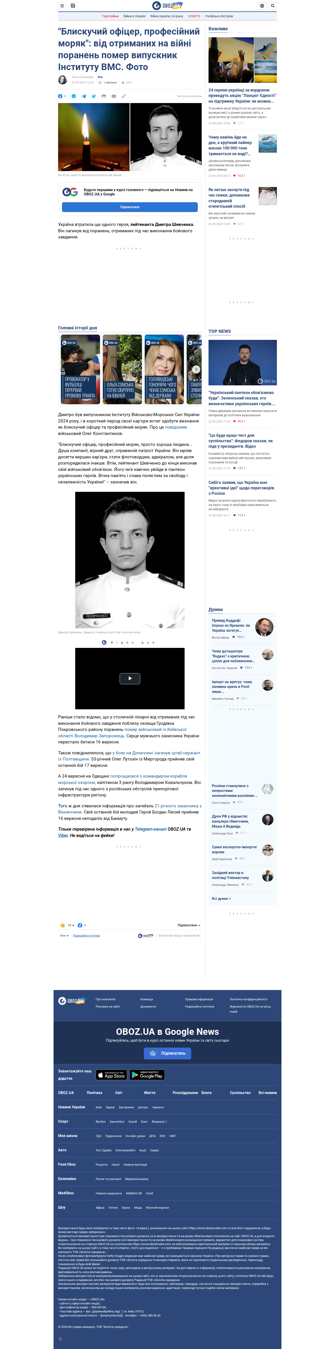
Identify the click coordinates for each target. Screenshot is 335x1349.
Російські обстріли (219, 16)
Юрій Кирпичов (222, 859)
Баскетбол (117, 1121)
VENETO (194, 16)
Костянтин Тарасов (224, 668)
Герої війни (110, 16)
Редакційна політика (86, 935)
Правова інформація (199, 999)
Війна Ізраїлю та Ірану (166, 16)
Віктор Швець (220, 637)
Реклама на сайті (108, 1006)
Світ (118, 1093)
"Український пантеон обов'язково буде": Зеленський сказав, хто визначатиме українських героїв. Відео (241, 398)
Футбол (101, 1121)
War (100, 77)
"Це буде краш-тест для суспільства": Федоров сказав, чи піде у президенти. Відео (241, 441)
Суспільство (240, 1093)
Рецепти (102, 1164)
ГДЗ (98, 1136)
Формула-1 (159, 1121)
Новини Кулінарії (135, 1164)
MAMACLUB (134, 1193)
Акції (142, 1150)
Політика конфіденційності (248, 999)
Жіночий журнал (157, 1207)
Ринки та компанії (108, 1179)
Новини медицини (109, 1193)
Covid (149, 1193)
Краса (126, 1207)
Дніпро (143, 1107)
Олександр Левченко (225, 885)
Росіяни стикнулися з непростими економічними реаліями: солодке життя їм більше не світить (233, 791)
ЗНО (162, 1136)
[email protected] (111, 1315)
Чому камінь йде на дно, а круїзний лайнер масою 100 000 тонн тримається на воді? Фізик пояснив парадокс (230, 146)
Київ (99, 1107)
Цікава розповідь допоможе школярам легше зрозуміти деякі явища (230, 165)
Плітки (113, 1207)
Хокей (133, 1121)
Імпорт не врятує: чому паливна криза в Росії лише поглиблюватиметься (232, 687)
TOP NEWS (220, 331)
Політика (94, 1093)
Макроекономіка (136, 1179)
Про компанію (106, 999)
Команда (146, 999)
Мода (138, 1207)
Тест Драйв (103, 1150)
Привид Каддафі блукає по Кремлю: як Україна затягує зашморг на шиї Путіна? (231, 625)
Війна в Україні (134, 16)
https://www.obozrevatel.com (208, 1228)
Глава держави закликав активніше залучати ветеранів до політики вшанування (243, 413)
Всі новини (268, 1093)
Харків (110, 1107)
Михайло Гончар (223, 698)
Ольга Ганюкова (82, 77)
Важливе (218, 28)
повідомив (176, 427)
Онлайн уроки (135, 1136)
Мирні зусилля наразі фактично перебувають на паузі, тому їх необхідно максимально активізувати (242, 505)
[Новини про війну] (145, 937)
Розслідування (185, 1093)
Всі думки (220, 899)
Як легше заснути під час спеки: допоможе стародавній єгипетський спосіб (229, 198)
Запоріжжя (126, 1107)
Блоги (206, 1093)
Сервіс (154, 1150)
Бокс (144, 1121)
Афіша (100, 1207)
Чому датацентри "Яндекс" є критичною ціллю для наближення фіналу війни (232, 656)
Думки (216, 609)
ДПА (152, 1136)
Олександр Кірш (222, 833)
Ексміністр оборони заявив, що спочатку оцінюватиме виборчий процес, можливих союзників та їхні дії (240, 458)
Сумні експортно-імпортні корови (234, 849)
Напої (115, 1164)
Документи (148, 1006)
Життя (149, 1093)
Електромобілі (125, 1150)
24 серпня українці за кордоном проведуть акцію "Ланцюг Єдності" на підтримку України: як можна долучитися (242, 96)
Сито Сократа (221, 802)
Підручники (113, 1136)
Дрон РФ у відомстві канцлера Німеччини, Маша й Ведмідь (230, 821)
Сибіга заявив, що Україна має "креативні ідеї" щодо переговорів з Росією (241, 488)
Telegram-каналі (151, 829)
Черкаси (158, 1107)
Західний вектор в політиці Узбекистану (230, 875)
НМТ (173, 1136)
